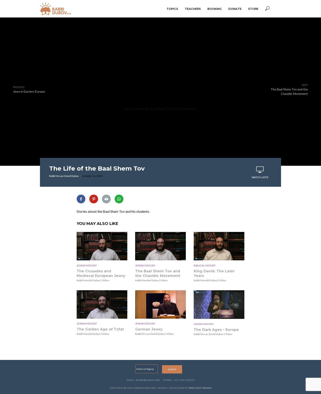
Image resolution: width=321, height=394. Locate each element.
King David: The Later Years (214, 273)
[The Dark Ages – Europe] (219, 304)
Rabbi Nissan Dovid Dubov (64, 176)
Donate (235, 8)
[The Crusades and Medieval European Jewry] (102, 246)
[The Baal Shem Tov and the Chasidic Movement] (160, 246)
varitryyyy (160, 62)
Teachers (193, 8)
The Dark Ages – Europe (216, 330)
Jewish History (87, 265)
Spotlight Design (200, 388)
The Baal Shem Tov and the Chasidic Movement (157, 273)
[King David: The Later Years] (219, 246)
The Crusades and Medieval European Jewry (101, 273)
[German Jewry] (160, 304)
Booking (214, 8)
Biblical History (205, 265)
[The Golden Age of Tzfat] (102, 304)
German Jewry (149, 329)
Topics (172, 8)
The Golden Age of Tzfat (100, 329)
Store (253, 8)
